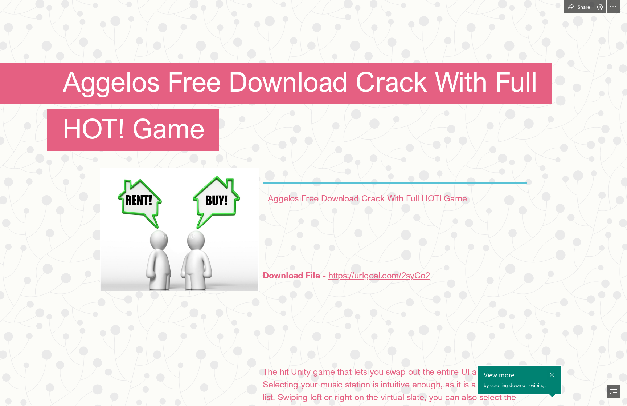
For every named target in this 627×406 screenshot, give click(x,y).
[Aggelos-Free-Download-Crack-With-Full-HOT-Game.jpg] (178, 229)
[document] (313, 203)
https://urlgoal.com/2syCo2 (379, 275)
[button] (578, 6)
